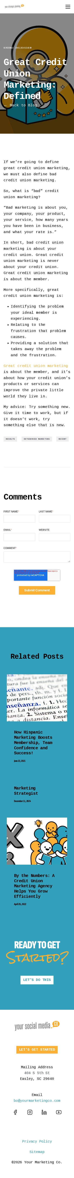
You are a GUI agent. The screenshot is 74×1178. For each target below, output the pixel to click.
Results (10, 439)
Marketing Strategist (26, 791)
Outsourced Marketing (37, 439)
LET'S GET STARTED (37, 1050)
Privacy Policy (37, 1141)
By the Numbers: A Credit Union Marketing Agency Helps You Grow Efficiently (34, 886)
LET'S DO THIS (37, 980)
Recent (62, 439)
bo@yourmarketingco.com (37, 1101)
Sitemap (37, 1152)
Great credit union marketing (36, 366)
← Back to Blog (20, 105)
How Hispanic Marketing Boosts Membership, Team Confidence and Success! (33, 743)
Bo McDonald (9, 47)
